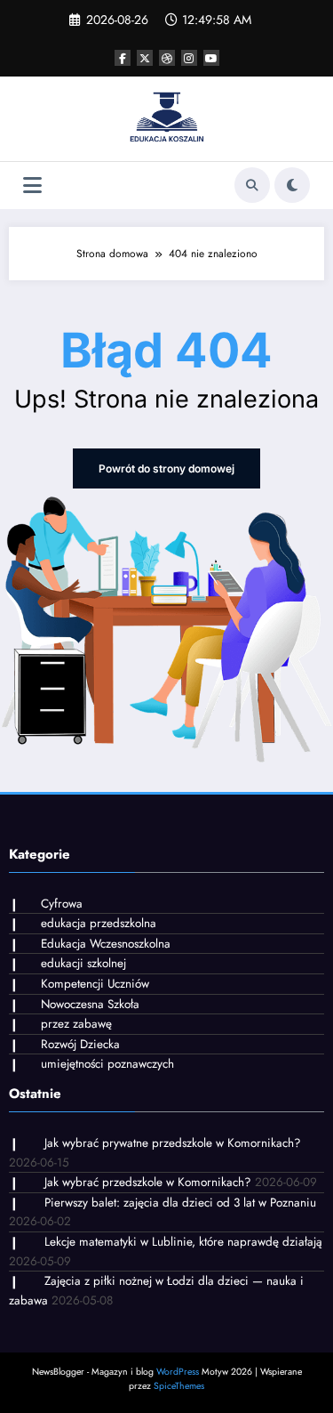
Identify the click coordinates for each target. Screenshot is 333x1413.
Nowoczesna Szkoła (90, 1004)
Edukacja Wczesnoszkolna (105, 943)
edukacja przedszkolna (98, 923)
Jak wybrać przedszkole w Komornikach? (147, 1182)
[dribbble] (167, 58)
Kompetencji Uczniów (95, 983)
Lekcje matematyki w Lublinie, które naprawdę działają (183, 1241)
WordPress (177, 1371)
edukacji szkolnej (83, 963)
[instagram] (189, 58)
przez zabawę (76, 1023)
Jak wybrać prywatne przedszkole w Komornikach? (172, 1142)
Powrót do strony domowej (166, 468)
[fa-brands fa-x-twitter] (145, 58)
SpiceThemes (179, 1386)
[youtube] (211, 58)
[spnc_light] (292, 185)
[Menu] (32, 185)
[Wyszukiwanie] (252, 185)
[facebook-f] (123, 58)
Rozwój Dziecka (80, 1044)
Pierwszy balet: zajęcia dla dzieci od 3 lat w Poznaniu (180, 1202)
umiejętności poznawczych (107, 1063)
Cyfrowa (62, 903)
